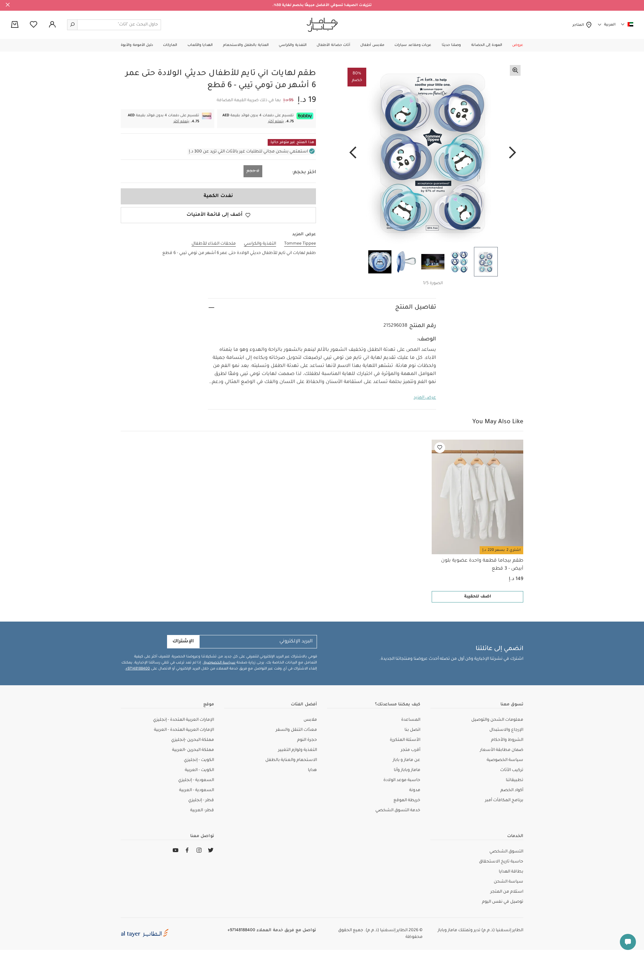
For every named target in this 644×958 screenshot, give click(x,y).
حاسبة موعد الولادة (401, 780)
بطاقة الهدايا (511, 872)
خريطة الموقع (406, 800)
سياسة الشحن (508, 882)
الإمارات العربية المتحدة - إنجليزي (183, 720)
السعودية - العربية (196, 790)
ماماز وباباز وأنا (407, 770)
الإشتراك (183, 641)
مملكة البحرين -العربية (193, 750)
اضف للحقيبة (477, 596)
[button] (517, 45)
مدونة (414, 790)
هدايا (312, 770)
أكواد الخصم (511, 790)
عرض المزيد (425, 397)
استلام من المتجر (506, 892)
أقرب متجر (410, 750)
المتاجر (579, 25)
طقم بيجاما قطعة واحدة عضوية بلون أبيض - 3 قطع (482, 565)
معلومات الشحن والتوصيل (497, 720)
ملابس (310, 720)
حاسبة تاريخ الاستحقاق (501, 861)
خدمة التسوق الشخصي (397, 810)
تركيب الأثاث (511, 770)
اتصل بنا (412, 730)
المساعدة (410, 720)
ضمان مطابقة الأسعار (501, 750)
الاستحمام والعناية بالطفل (291, 760)
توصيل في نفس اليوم (502, 902)
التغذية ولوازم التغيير (297, 750)
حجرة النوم (307, 740)
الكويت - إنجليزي (199, 760)
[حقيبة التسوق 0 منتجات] (15, 25)
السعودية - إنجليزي (196, 780)
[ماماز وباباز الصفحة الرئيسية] (322, 25)
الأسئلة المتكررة (405, 740)
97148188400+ (137, 669)
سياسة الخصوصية (219, 663)
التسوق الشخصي (506, 851)
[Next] (353, 153)
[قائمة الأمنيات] (439, 447)
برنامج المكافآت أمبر (504, 800)
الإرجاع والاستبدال (506, 730)
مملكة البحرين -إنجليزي (192, 740)
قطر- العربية (202, 810)
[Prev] (512, 153)
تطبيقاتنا (514, 780)
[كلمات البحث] (72, 25)
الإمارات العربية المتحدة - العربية (184, 730)
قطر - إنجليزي (201, 800)
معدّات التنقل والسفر (296, 730)
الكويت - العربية (199, 770)
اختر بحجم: (304, 172)
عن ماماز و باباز (406, 760)
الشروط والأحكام (507, 740)
